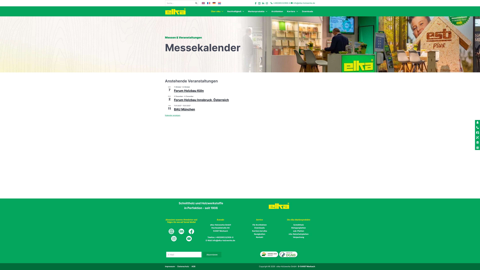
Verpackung (298, 237)
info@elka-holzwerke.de (304, 3)
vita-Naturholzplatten (298, 234)
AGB (193, 266)
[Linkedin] (263, 3)
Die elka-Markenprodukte (298, 220)
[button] (221, 11)
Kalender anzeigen (172, 115)
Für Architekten (259, 225)
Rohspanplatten (298, 228)
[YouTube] (259, 3)
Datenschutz (183, 266)
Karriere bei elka (259, 231)
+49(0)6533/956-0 (281, 3)
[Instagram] (267, 3)
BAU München (184, 109)
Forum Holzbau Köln (189, 90)
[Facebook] (255, 3)
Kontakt (259, 237)
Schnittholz (298, 225)
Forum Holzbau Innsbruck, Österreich (201, 100)
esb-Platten (298, 231)
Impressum (170, 266)
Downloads (259, 228)
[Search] (196, 3)
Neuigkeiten (259, 234)
